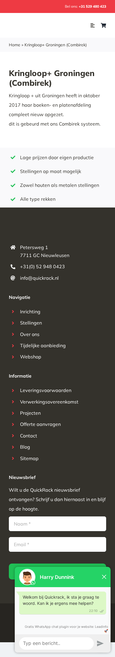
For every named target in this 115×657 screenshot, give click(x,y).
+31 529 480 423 (92, 6)
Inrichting (30, 311)
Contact (28, 436)
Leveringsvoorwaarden (45, 390)
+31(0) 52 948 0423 (42, 266)
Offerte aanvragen (40, 424)
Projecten (30, 413)
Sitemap (29, 458)
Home (14, 44)
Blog (25, 447)
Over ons (30, 334)
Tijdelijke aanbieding (43, 345)
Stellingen (31, 323)
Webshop (30, 357)
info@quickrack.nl (39, 278)
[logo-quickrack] (32, 22)
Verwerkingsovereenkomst (49, 402)
